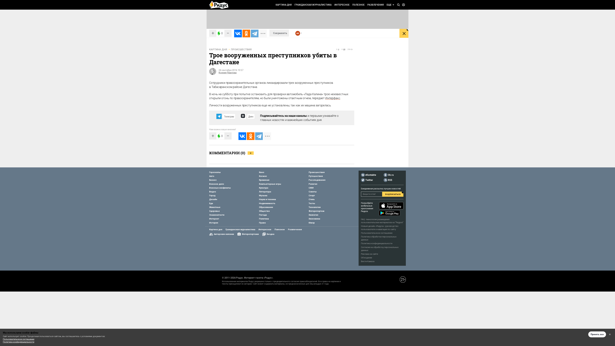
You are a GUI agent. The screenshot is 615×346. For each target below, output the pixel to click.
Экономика (314, 219)
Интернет (214, 219)
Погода (263, 215)
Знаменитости (216, 215)
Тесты (312, 203)
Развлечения (375, 5)
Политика (264, 219)
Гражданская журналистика (313, 5)
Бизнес (213, 180)
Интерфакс (332, 98)
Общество (264, 211)
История (213, 223)
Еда (211, 203)
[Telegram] (254, 33)
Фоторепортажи (250, 234)
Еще (389, 5)
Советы (313, 191)
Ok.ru (391, 175)
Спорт (312, 195)
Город (212, 195)
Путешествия (316, 176)
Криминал (264, 180)
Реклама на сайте (369, 254)
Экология (313, 215)
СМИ (311, 188)
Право (262, 223)
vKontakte (370, 175)
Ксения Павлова (228, 72)
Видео (212, 191)
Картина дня (284, 5)
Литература (265, 191)
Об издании (366, 257)
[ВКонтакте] (238, 33)
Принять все (597, 334)
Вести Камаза (367, 261)
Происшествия (241, 49)
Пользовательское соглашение (376, 233)
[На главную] (218, 5)
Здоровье (214, 211)
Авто (211, 176)
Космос (263, 176)
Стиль (312, 199)
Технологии (315, 207)
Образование (266, 207)
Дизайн (213, 199)
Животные (214, 207)
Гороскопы (215, 172)
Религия (313, 184)
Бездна (270, 234)
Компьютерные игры (270, 184)
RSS (390, 180)
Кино (261, 172)
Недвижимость (267, 203)
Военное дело (216, 184)
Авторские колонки (224, 234)
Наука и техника (267, 199)
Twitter (369, 180)
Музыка (263, 195)
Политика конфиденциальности (376, 243)
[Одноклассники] (246, 33)
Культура (263, 188)
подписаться (393, 194)
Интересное (341, 5)
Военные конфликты (220, 188)
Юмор (312, 223)
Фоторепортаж (316, 211)
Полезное (358, 5)
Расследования (317, 180)
